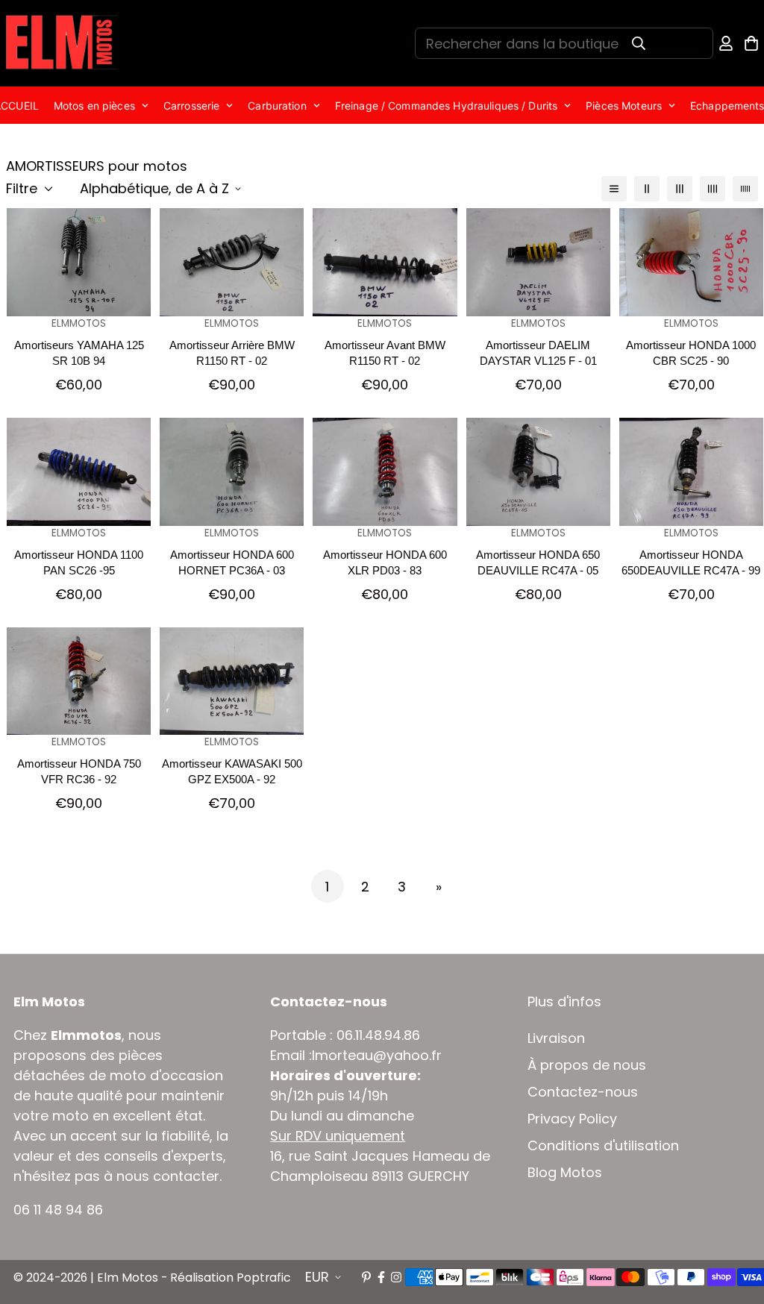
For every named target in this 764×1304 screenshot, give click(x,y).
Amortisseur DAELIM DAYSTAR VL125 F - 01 (538, 353)
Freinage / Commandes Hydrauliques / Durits (446, 105)
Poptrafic (264, 1277)
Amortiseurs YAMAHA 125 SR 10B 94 (79, 353)
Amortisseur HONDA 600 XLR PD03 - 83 (385, 562)
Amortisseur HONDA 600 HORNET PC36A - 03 (232, 562)
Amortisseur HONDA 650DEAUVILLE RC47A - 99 (690, 562)
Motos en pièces (94, 105)
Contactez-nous (582, 1092)
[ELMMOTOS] (62, 43)
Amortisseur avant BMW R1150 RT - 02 (385, 353)
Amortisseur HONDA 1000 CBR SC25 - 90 (691, 353)
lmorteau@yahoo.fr (377, 1055)
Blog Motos (564, 1173)
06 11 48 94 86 (58, 1209)
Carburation (277, 105)
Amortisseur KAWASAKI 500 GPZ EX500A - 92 (232, 771)
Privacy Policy (572, 1119)
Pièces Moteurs (624, 105)
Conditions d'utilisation (603, 1146)
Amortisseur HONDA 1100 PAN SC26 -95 (78, 562)
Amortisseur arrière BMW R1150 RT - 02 (232, 353)
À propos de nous (586, 1065)
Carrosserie (191, 105)
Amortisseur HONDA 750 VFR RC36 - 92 (79, 771)
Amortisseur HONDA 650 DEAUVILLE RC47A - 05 (538, 562)
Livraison (556, 1038)
